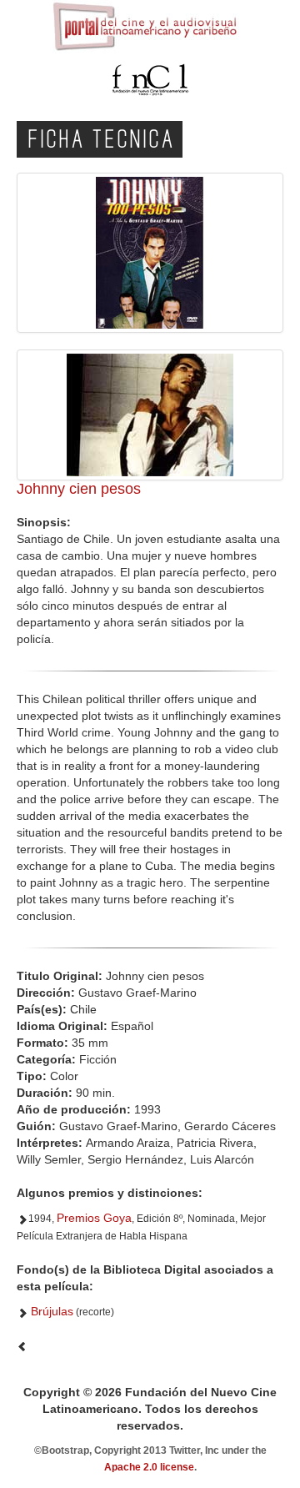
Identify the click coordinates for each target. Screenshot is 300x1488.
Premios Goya (94, 1217)
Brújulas (52, 1311)
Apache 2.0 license (149, 1467)
